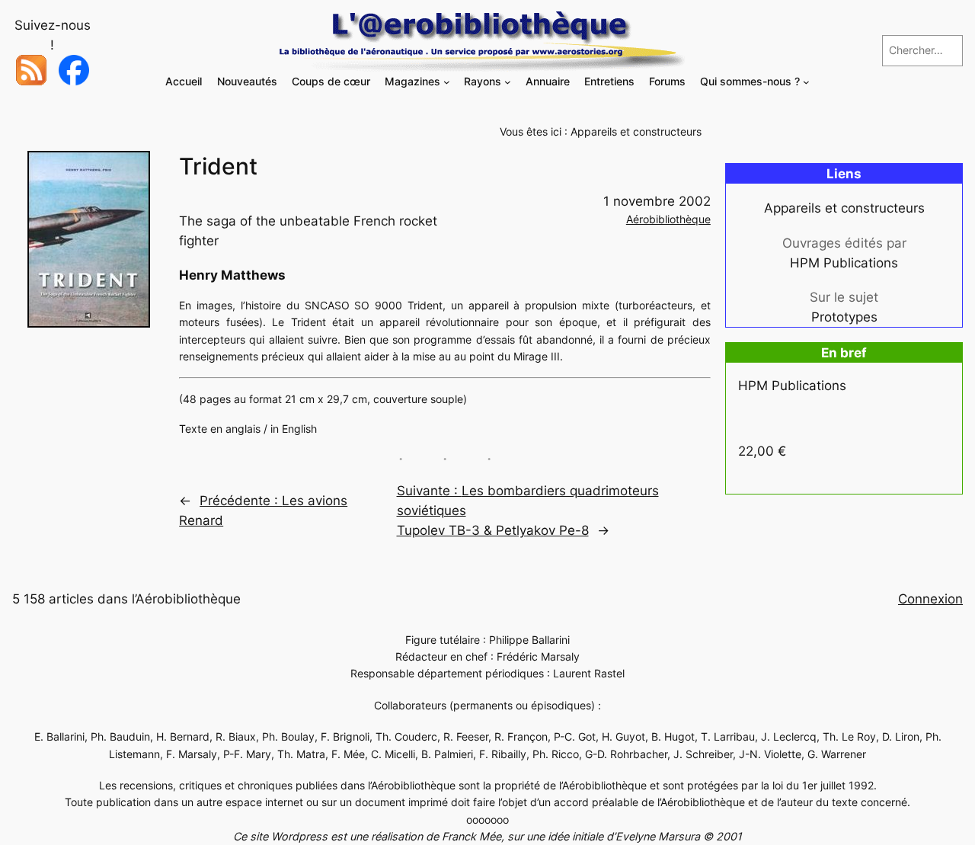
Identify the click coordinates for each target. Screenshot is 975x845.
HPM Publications (844, 262)
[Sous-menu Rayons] (507, 81)
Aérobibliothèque (668, 219)
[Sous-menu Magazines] (446, 81)
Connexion (930, 599)
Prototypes (844, 317)
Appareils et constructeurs (636, 131)
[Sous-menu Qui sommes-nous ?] (806, 81)
